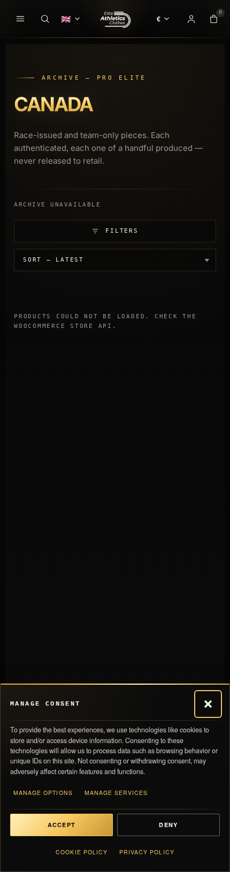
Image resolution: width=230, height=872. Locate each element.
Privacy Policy (146, 852)
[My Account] (191, 19)
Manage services (116, 793)
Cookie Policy (82, 852)
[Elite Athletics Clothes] (115, 18)
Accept (62, 825)
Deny (168, 825)
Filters (121, 230)
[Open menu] (20, 18)
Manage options (43, 793)
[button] (208, 704)
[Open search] (45, 19)
